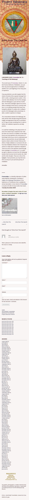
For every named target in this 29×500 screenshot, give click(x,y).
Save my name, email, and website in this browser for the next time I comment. (14, 300)
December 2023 (5, 362)
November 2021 (5, 380)
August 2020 (5, 394)
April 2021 (4, 384)
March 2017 (4, 439)
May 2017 (4, 438)
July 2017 (4, 435)
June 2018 (4, 421)
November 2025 (5, 350)
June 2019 (4, 406)
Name (4, 280)
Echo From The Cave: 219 (7, 334)
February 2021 (5, 387)
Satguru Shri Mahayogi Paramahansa (11, 180)
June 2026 (4, 343)
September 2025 (6, 353)
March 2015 (4, 459)
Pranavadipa (5, 176)
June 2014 (4, 469)
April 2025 (4, 355)
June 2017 (4, 436)
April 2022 (4, 374)
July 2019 (4, 405)
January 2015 (5, 460)
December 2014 (5, 462)
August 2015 (5, 452)
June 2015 (4, 455)
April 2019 (4, 409)
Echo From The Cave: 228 (7, 321)
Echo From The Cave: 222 (7, 330)
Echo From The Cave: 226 (7, 324)
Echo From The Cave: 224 (7, 327)
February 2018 (5, 426)
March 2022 (4, 375)
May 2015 (4, 456)
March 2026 (4, 345)
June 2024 (4, 360)
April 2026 (4, 344)
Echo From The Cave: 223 (7, 328)
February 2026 (5, 347)
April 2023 (4, 365)
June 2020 (4, 397)
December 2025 (5, 348)
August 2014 (5, 466)
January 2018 (5, 428)
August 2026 (5, 341)
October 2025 (5, 351)
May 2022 (4, 372)
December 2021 (5, 378)
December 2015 (5, 448)
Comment (5, 262)
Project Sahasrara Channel (8, 314)
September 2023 (6, 364)
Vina (9, 235)
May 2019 (4, 408)
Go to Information (6, 215)
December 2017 (5, 429)
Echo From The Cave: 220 (7, 333)
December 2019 (5, 399)
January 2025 (5, 357)
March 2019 (4, 411)
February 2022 (5, 377)
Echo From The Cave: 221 (7, 331)
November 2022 (5, 370)
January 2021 (5, 388)
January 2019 (5, 413)
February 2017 (5, 440)
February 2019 (5, 412)
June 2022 (4, 371)
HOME (3, 310)
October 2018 (5, 418)
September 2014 (6, 465)
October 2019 (5, 401)
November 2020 (5, 389)
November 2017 (5, 430)
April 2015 (4, 457)
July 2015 (4, 453)
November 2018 (5, 416)
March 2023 (4, 367)
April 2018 (4, 423)
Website (4, 292)
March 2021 (4, 385)
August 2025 (5, 354)
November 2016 (5, 442)
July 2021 (4, 381)
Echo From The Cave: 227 (7, 323)
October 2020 (5, 391)
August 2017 (5, 433)
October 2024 (5, 358)
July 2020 (4, 395)
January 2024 (5, 361)
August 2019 (5, 404)
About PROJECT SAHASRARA (8, 311)
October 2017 (5, 432)
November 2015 (5, 449)
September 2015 (6, 450)
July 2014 (4, 467)
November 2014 (5, 463)
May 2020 (4, 398)
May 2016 (4, 445)
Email (3, 286)
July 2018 (4, 419)
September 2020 (6, 392)
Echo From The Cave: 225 (7, 326)
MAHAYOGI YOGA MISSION (8, 313)
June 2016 (4, 443)
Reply (3, 248)
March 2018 (4, 425)
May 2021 (4, 382)
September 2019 (6, 402)
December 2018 (5, 415)
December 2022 (5, 368)
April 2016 (4, 446)
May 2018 (4, 422)
